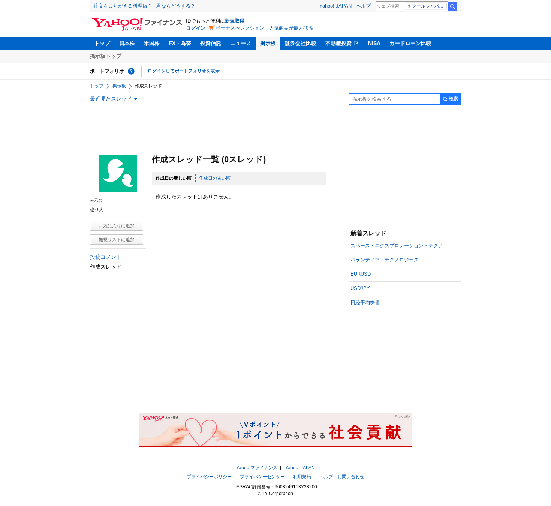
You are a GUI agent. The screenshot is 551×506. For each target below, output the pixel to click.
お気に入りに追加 (117, 225)
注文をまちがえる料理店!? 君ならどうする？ (144, 6)
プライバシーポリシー (209, 476)
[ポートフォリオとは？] (131, 71)
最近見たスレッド (111, 99)
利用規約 (302, 476)
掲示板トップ (105, 56)
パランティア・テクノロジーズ (384, 260)
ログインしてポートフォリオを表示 (184, 71)
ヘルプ (363, 6)
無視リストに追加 (117, 239)
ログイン (195, 28)
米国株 (152, 43)
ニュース (240, 43)
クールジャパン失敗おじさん (429, 6)
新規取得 (234, 21)
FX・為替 (180, 43)
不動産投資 (338, 43)
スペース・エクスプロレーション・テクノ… (399, 245)
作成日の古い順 (215, 178)
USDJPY (360, 288)
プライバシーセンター (262, 476)
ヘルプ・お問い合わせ (341, 476)
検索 (452, 6)
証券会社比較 (300, 43)
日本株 (127, 43)
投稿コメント (105, 257)
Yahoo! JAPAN (335, 6)
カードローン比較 (410, 43)
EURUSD (360, 274)
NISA (374, 43)
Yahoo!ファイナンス (256, 467)
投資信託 (210, 43)
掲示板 (268, 43)
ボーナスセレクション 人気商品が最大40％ (264, 28)
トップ (102, 43)
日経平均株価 (365, 302)
